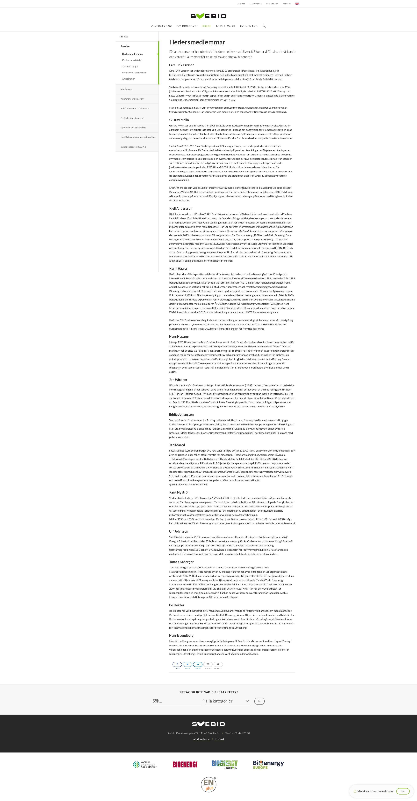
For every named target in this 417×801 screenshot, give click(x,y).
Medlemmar (255, 3)
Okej (403, 791)
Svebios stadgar (130, 66)
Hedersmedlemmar (132, 54)
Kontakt (286, 3)
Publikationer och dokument (135, 108)
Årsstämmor (128, 78)
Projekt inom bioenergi (132, 118)
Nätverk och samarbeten (133, 127)
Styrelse (125, 46)
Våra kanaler (272, 3)
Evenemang (249, 26)
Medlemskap (225, 26)
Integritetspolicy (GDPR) (133, 146)
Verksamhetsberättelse (134, 72)
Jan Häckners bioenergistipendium (138, 137)
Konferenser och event (132, 98)
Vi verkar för (161, 26)
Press (206, 26)
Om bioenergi (187, 26)
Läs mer (389, 791)
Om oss (241, 3)
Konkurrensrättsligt (132, 60)
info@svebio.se (201, 738)
